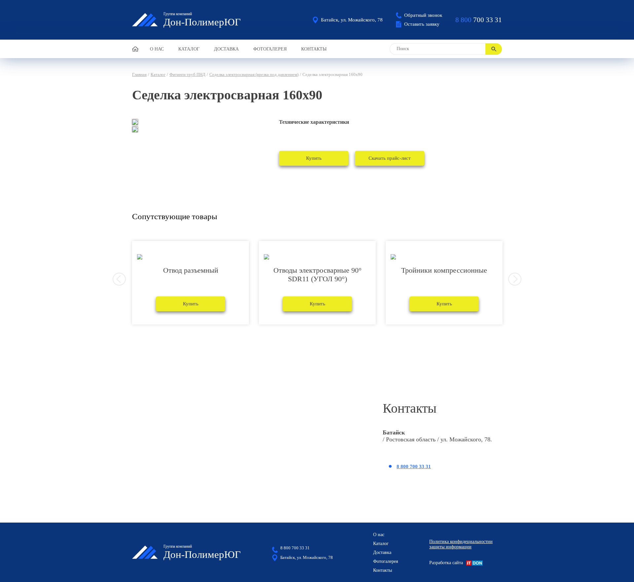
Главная (139, 74)
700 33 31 (478, 20)
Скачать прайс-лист (390, 158)
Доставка (226, 49)
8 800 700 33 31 (414, 466)
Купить (314, 158)
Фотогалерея (270, 49)
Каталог (188, 49)
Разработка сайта (446, 562)
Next (515, 279)
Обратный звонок (423, 15)
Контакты (314, 49)
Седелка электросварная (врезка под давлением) (254, 74)
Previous (119, 279)
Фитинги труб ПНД (187, 74)
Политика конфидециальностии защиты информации (461, 544)
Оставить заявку (422, 24)
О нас (157, 49)
